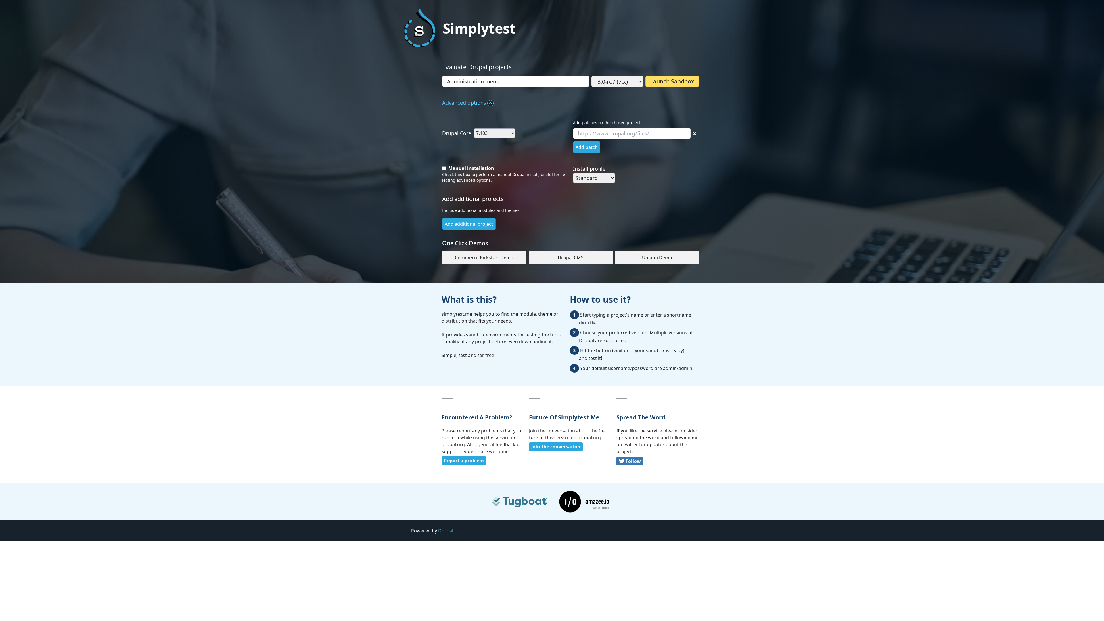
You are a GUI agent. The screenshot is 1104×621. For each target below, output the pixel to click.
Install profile (589, 168)
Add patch (587, 147)
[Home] (419, 28)
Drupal (445, 531)
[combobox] (515, 81)
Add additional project (469, 224)
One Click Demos (465, 243)
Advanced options (464, 102)
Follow (633, 461)
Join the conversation (555, 447)
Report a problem (464, 460)
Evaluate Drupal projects (477, 67)
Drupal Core (456, 133)
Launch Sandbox (672, 81)
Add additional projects (473, 199)
